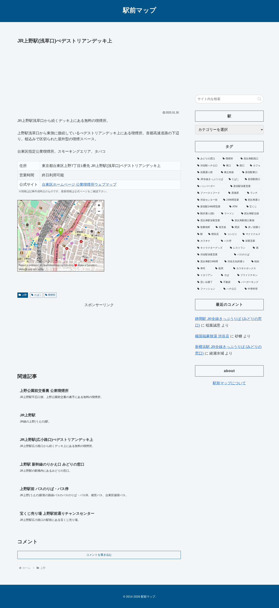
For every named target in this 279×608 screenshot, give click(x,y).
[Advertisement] (99, 75)
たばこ (38, 294)
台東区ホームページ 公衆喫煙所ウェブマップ (79, 184)
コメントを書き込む (99, 554)
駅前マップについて (229, 383)
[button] (259, 99)
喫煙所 (51, 294)
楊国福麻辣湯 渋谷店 (212, 336)
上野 (24, 294)
